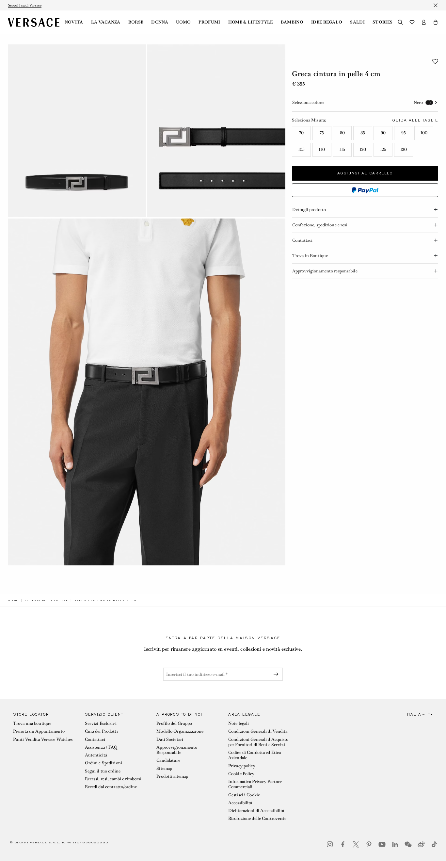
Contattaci (95, 739)
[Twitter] (356, 844)
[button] (435, 22)
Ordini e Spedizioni (103, 763)
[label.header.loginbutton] (423, 22)
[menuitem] (74, 22)
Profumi (209, 22)
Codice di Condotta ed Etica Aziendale (254, 755)
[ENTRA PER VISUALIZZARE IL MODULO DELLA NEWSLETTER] (277, 674)
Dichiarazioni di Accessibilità (256, 810)
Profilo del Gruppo (174, 723)
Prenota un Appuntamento (39, 731)
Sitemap (164, 768)
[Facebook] (343, 844)
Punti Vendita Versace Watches (42, 739)
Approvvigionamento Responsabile (176, 749)
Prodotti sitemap (172, 776)
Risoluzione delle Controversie (257, 818)
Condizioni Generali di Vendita (258, 731)
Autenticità (96, 755)
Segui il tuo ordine (102, 771)
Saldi (357, 22)
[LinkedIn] (395, 844)
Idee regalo (326, 22)
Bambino (292, 22)
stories (382, 22)
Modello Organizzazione (179, 731)
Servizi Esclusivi (101, 723)
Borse (136, 22)
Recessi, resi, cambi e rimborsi (113, 779)
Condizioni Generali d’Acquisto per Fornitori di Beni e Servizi (258, 742)
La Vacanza (105, 22)
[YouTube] (382, 844)
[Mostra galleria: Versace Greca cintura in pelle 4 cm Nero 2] (216, 130)
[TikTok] (434, 844)
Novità (74, 22)
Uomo (183, 22)
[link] (13, 600)
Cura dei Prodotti (101, 731)
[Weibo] (421, 844)
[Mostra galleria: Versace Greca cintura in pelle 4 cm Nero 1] (77, 130)
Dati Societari (169, 739)
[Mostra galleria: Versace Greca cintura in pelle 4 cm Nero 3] (146, 392)
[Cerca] (400, 22)
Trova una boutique (32, 723)
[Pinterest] (369, 844)
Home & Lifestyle (250, 22)
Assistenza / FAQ (101, 747)
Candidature (168, 760)
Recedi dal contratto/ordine (111, 786)
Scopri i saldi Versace (24, 5)
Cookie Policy (241, 773)
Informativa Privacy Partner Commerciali (255, 784)
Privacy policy (241, 766)
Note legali (238, 723)
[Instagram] (330, 844)
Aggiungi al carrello (365, 173)
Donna (159, 22)
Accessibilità (240, 802)
